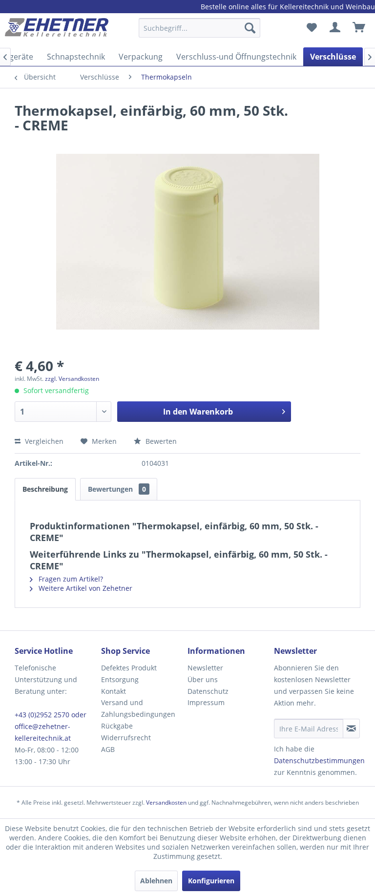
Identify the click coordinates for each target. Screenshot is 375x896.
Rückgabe (117, 725)
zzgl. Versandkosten (72, 379)
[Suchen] (250, 28)
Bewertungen (117, 489)
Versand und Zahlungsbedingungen (138, 708)
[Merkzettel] (311, 28)
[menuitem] (200, 32)
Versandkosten (166, 802)
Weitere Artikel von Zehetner (84, 588)
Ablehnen (156, 880)
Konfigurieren (211, 880)
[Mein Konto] (335, 28)
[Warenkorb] (359, 28)
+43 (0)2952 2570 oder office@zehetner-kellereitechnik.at (50, 726)
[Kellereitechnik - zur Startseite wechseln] (56, 30)
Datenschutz (208, 691)
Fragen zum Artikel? (70, 578)
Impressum (206, 702)
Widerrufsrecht (126, 737)
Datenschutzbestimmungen (319, 760)
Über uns (203, 679)
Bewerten (160, 441)
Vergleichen (43, 441)
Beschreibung (45, 489)
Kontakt (113, 691)
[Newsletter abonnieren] (351, 728)
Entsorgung (120, 679)
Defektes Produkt (129, 667)
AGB (108, 749)
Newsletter (205, 667)
